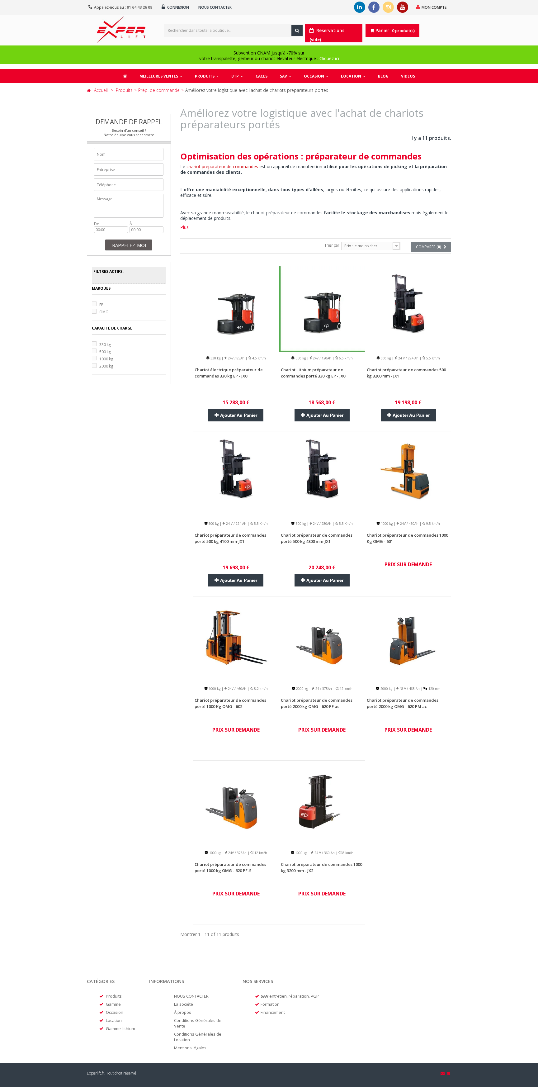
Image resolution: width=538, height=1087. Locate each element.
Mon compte (434, 7)
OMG (103, 312)
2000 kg (106, 366)
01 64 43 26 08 (139, 7)
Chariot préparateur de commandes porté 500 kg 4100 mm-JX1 (230, 538)
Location (114, 1020)
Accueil (101, 90)
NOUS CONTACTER (191, 996)
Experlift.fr (95, 1073)
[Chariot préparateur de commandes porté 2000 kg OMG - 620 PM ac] (408, 639)
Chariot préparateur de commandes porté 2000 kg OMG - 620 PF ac (316, 703)
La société (183, 1004)
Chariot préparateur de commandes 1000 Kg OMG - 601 (407, 538)
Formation (270, 1004)
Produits (114, 996)
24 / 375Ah (323, 688)
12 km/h (345, 688)
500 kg (105, 351)
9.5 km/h (432, 523)
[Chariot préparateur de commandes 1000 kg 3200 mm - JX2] (322, 803)
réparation (299, 996)
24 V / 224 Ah (407, 358)
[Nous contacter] (443, 1073)
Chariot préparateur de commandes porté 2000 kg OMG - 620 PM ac (402, 703)
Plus (184, 227)
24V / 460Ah (408, 523)
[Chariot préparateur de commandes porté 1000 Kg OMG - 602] (236, 639)
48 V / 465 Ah (409, 688)
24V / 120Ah (321, 358)
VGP (315, 996)
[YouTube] (402, 7)
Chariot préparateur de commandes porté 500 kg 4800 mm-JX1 (316, 538)
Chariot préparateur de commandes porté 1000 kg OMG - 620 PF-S (230, 867)
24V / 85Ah (235, 358)
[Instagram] (388, 7)
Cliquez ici (329, 58)
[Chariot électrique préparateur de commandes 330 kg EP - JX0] (236, 308)
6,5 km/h (345, 358)
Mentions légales (190, 1048)
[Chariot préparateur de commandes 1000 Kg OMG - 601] (408, 474)
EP (101, 304)
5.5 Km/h (432, 358)
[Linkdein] (359, 7)
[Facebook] (374, 7)
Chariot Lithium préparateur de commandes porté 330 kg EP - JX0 (313, 373)
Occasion (114, 1012)
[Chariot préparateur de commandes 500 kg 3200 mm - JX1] (408, 308)
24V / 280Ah (321, 523)
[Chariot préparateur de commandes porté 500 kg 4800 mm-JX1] (322, 474)
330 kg (105, 344)
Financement (273, 1012)
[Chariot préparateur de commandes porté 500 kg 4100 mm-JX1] (236, 474)
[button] (207, 76)
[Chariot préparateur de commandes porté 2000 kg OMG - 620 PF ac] (322, 639)
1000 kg (106, 359)
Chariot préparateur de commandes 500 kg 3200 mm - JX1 (406, 373)
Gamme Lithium (120, 1028)
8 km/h (347, 853)
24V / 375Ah (237, 853)
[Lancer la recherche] (297, 30)
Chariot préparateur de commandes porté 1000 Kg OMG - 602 (230, 703)
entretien (278, 996)
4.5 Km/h (258, 358)
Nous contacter (215, 7)
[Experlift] (121, 30)
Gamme (113, 1004)
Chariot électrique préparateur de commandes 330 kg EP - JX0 (229, 373)
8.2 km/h (260, 688)
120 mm (434, 688)
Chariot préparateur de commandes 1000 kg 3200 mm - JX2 (321, 867)
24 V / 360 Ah (324, 853)
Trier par (331, 245)
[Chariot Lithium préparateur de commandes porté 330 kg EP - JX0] (322, 308)
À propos (182, 1012)
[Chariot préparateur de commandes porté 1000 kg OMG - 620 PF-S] (236, 803)
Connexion (177, 7)
